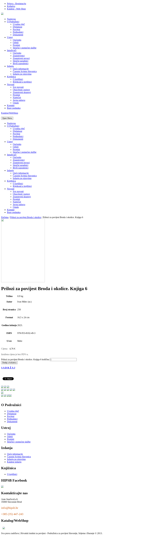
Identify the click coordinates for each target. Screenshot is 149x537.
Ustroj (10, 37)
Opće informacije (21, 69)
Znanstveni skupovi (22, 92)
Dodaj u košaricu (9, 363)
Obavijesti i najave (21, 89)
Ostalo (16, 103)
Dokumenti (18, 34)
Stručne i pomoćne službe (24, 48)
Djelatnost (17, 27)
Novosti (10, 84)
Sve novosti (18, 87)
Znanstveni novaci (21, 58)
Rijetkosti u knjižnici (22, 82)
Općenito (17, 40)
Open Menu (7, 118)
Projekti (16, 45)
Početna (4, 217)
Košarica (11, 6)
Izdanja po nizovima (22, 74)
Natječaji (17, 97)
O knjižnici (18, 79)
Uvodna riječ (19, 24)
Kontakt (10, 105)
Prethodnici (18, 32)
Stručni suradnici (20, 61)
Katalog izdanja (14, 462)
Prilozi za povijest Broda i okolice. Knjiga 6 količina (25, 359)
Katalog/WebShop (9, 113)
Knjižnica (11, 76)
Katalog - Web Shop (16, 9)
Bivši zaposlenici (20, 63)
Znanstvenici (19, 55)
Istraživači (11, 50)
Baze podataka (14, 108)
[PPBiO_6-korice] (23, 281)
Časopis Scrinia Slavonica (25, 71)
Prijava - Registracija (16, 3)
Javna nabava (19, 100)
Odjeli (15, 42)
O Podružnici (13, 21)
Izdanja (10, 66)
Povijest (16, 29)
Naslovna (11, 19)
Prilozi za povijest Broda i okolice (25, 217)
